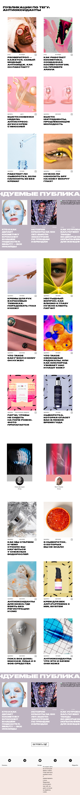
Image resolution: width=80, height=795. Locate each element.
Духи (21, 114)
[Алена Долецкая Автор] (19, 462)
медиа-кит (75, 765)
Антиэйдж (22, 54)
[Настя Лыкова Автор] (59, 462)
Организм (58, 114)
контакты (4, 765)
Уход (9, 54)
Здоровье (46, 114)
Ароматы (10, 114)
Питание (22, 171)
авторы (39, 765)
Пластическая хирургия (22, 412)
